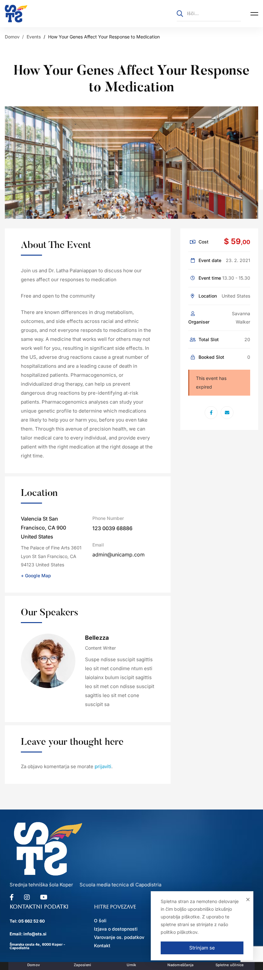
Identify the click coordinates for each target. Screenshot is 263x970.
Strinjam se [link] (202, 948)
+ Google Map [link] (36, 575)
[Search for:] (209, 13)
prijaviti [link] (103, 766)
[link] (16, 13)
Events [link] (34, 36)
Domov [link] (12, 36)
